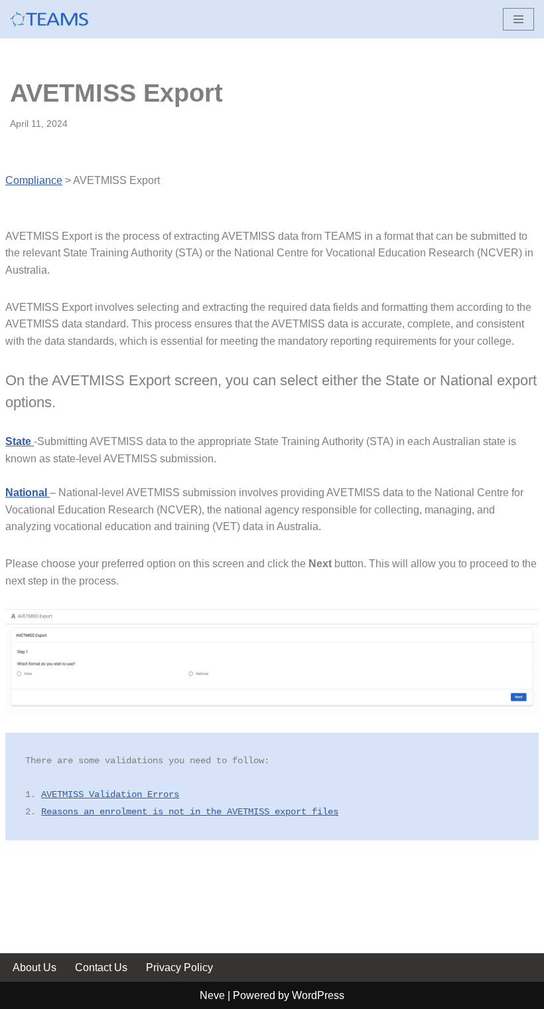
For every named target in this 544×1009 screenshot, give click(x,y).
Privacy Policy (179, 967)
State (18, 441)
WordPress (318, 995)
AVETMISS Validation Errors (110, 794)
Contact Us (101, 967)
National (27, 492)
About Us (34, 967)
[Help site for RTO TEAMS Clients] (50, 19)
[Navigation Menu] (518, 19)
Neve (212, 995)
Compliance (33, 180)
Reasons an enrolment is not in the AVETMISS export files (189, 811)
